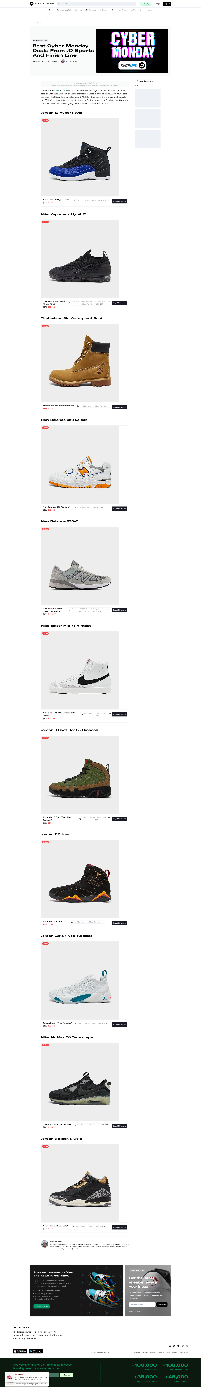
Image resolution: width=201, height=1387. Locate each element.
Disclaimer (184, 1352)
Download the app (41, 1306)
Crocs (142, 10)
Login (158, 4)
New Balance (123, 10)
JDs (64, 90)
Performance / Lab (64, 10)
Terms (168, 1352)
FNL (57, 90)
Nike (112, 10)
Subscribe (162, 1304)
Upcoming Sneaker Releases (85, 10)
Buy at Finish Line (119, 201)
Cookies (175, 1352)
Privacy (161, 1352)
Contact (153, 1352)
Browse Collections (141, 1352)
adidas (133, 10)
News (51, 10)
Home (32, 23)
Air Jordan (103, 10)
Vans (150, 10)
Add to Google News (146, 81)
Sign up (167, 4)
